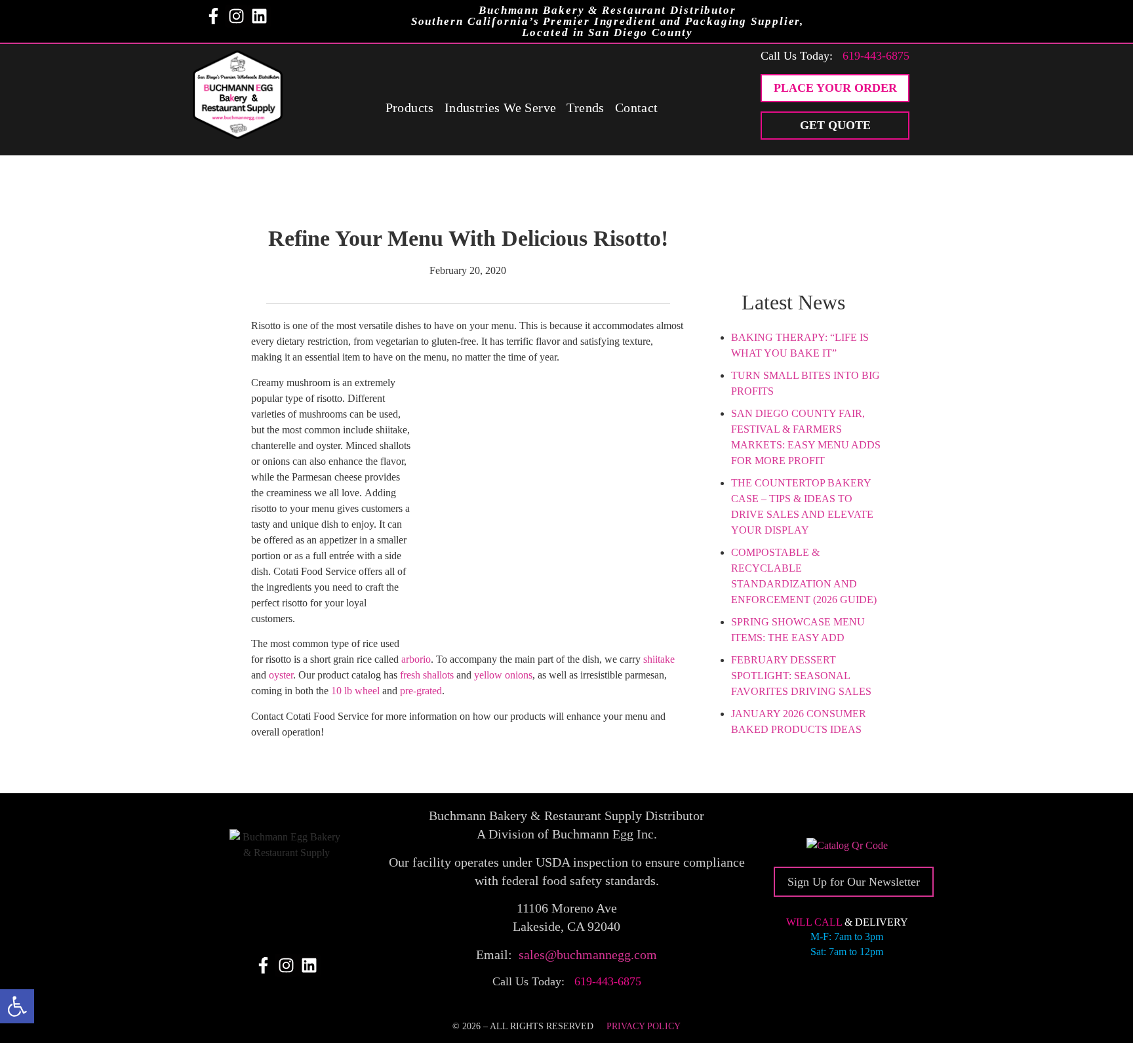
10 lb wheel (355, 690)
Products (410, 107)
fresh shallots (427, 674)
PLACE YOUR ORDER (835, 87)
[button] (17, 1006)
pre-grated (421, 690)
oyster (281, 674)
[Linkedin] (259, 16)
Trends (585, 107)
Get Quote (835, 125)
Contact (636, 107)
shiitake (659, 659)
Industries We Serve (501, 107)
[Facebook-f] (213, 16)
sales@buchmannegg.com (588, 954)
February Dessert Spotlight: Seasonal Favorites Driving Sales (801, 675)
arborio (416, 659)
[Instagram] (236, 16)
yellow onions (503, 674)
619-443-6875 (876, 55)
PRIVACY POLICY (643, 1026)
